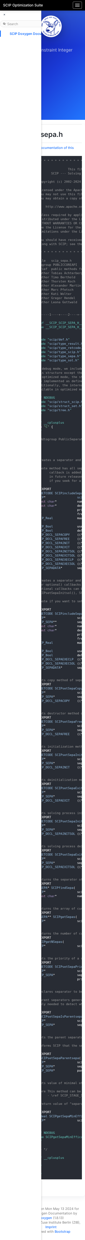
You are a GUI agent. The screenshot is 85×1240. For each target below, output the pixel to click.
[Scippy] (51, 26)
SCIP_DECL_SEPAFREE (53, 539)
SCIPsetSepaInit (69, 755)
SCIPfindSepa (62, 888)
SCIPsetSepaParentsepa (59, 1058)
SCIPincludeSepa (69, 493)
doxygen (45, 1218)
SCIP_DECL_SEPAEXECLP (54, 560)
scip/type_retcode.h (67, 348)
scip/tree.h (59, 410)
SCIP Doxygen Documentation (34, 34)
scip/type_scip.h (64, 352)
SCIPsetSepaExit (69, 788)
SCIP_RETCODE (42, 493)
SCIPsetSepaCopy (69, 688)
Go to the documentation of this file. (48, 150)
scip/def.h (58, 339)
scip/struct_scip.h (66, 402)
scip (81, 497)
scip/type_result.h (66, 344)
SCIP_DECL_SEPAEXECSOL (55, 564)
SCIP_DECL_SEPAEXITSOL (55, 555)
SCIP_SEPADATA (48, 568)
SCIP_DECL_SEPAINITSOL (55, 551)
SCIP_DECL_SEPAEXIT (53, 547)
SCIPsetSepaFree (69, 722)
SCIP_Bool (44, 526)
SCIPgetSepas (64, 917)
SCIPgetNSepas (50, 942)
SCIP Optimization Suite (23, 5)
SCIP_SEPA (44, 622)
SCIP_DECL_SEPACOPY (53, 535)
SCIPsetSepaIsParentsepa (61, 1016)
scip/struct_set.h (65, 406)
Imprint (51, 1227)
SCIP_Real (44, 518)
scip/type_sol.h (63, 360)
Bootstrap (62, 1231)
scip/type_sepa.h (64, 356)
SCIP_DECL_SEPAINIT (53, 543)
